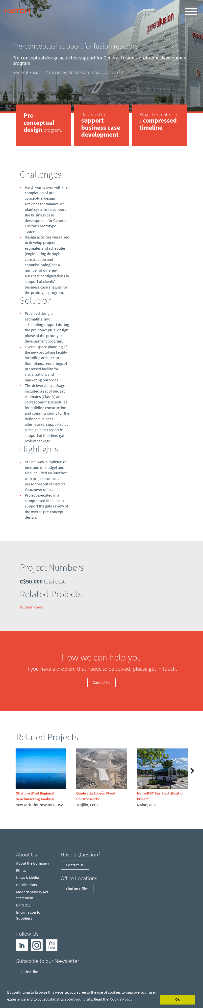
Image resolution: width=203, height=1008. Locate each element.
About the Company (32, 863)
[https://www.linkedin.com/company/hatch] (22, 944)
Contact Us (101, 682)
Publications (26, 884)
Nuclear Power (32, 607)
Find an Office (77, 888)
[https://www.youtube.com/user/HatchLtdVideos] (51, 944)
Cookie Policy (121, 999)
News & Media (27, 877)
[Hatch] (17, 9)
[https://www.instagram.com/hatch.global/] (37, 944)
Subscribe (29, 971)
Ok (177, 999)
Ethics (21, 870)
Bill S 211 (23, 904)
